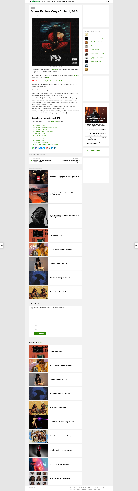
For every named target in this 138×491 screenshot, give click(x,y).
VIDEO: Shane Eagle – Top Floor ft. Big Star (45, 144)
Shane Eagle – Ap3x (39, 133)
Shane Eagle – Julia (38, 140)
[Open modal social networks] (55, 148)
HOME (43, 1)
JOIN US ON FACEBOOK (92, 150)
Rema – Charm (94, 34)
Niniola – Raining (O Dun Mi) (60, 278)
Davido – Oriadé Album (96, 61)
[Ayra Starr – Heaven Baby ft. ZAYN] (38, 422)
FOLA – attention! (56, 235)
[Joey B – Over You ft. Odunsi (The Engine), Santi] (38, 193)
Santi (34, 154)
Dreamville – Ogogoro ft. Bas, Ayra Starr (64, 177)
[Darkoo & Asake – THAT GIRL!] (38, 478)
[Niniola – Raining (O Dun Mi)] (38, 278)
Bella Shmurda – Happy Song (60, 436)
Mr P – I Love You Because (59, 464)
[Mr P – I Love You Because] (38, 464)
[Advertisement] (96, 16)
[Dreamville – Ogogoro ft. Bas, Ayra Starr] (38, 177)
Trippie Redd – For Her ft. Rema (61, 450)
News (88, 116)
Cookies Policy (97, 489)
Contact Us (84, 489)
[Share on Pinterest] (47, 148)
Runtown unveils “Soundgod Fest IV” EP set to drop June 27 (96, 142)
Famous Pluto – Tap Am (58, 263)
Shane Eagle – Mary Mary (40, 142)
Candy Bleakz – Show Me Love (61, 249)
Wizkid (80, 487)
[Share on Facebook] (36, 148)
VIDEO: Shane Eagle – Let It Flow (42, 138)
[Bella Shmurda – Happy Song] (38, 436)
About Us (78, 489)
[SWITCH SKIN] (108, 1)
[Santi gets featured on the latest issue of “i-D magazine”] (38, 216)
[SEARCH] (106, 1)
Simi (98, 487)
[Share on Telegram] (52, 148)
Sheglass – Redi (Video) (96, 65)
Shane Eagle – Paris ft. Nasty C (51, 81)
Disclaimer (90, 489)
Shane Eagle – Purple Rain (41, 129)
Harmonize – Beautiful (58, 292)
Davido (75, 487)
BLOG (59, 1)
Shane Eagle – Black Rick (40, 136)
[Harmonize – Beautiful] (38, 292)
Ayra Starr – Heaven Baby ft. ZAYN (62, 422)
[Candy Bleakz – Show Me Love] (38, 249)
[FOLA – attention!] (38, 235)
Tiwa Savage (103, 487)
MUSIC (54, 1)
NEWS (48, 1)
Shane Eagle (41, 154)
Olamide (85, 487)
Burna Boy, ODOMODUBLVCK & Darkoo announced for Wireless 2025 (97, 134)
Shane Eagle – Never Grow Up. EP (43, 131)
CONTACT (71, 1)
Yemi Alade (72, 489)
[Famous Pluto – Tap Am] (38, 264)
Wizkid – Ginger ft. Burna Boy (97, 45)
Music (40, 342)
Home (71, 487)
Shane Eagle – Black (39, 125)
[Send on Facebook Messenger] (40, 148)
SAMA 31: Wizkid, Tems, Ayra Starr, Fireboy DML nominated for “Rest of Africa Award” (96, 126)
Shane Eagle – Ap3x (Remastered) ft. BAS (45, 127)
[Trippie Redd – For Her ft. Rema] (38, 450)
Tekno (89, 487)
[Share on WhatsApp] (33, 148)
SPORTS (64, 1)
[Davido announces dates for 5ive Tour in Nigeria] (96, 115)
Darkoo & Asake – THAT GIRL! (60, 478)
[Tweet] (43, 148)
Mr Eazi (94, 487)
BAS (31, 154)
